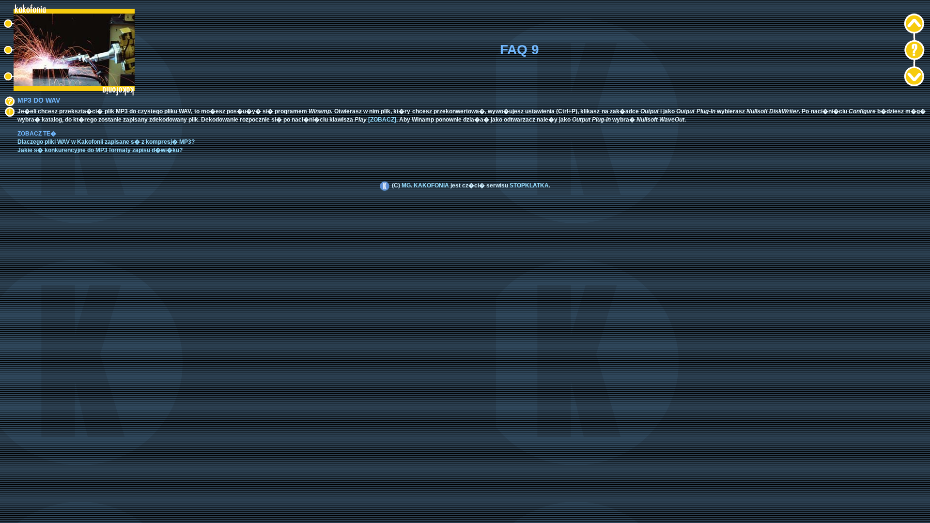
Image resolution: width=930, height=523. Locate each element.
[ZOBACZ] (382, 119)
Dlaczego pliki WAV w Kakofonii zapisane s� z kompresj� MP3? (106, 141)
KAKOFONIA (431, 185)
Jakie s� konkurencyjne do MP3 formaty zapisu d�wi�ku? (100, 150)
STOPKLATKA (529, 185)
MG (406, 185)
